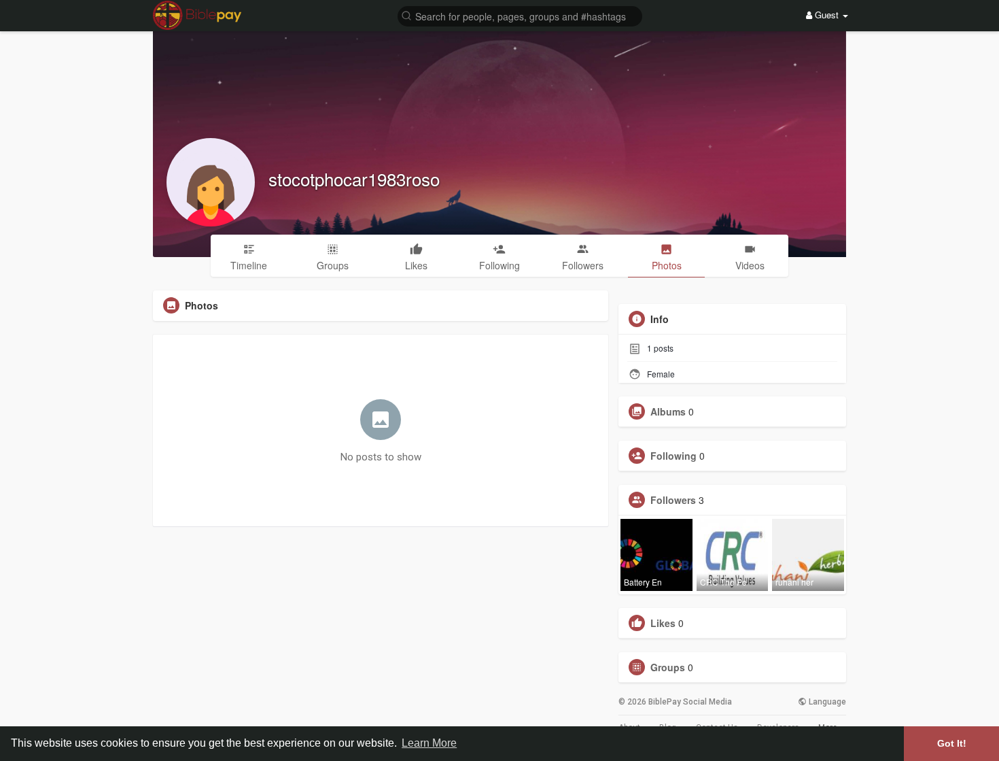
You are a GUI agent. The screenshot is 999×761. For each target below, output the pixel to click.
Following (673, 455)
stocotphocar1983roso (354, 178)
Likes (663, 623)
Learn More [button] (429, 743)
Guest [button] (826, 14)
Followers (673, 499)
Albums (668, 411)
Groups (667, 667)
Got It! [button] (951, 743)
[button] (520, 15)
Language (826, 702)
